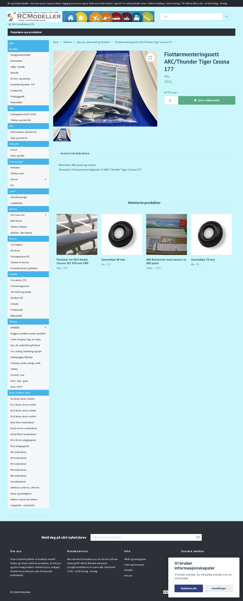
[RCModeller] (70, 23)
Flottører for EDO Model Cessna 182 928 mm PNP (73, 277)
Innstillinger (219, 588)
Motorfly (14, 88)
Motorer (13, 254)
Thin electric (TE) (18, 295)
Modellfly (13, 64)
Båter (11, 124)
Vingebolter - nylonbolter (22, 521)
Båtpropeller (16, 331)
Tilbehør (13, 337)
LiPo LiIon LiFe (17, 230)
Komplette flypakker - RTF (22, 100)
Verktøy (14, 384)
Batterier (13, 224)
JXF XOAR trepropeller (20, 307)
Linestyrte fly (16, 106)
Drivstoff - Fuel (17, 390)
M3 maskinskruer (18, 467)
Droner (13, 165)
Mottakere (15, 183)
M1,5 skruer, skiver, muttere (23, 426)
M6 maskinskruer (18, 485)
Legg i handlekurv (209, 116)
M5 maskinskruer (18, 479)
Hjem (11, 58)
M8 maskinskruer (18, 491)
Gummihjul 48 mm (113, 275)
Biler (11, 141)
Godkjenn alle (189, 588)
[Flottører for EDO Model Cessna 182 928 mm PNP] (77, 250)
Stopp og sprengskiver (21, 509)
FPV (12, 201)
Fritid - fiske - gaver (19, 396)
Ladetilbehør (16, 218)
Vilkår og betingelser (135, 575)
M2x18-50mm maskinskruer (23, 449)
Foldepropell (16, 325)
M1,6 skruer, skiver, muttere (23, 432)
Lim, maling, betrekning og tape (25, 367)
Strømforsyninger (18, 212)
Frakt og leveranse (134, 580)
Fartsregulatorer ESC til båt (23, 130)
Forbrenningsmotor (19, 301)
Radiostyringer (16, 177)
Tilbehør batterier (18, 242)
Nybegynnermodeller (20, 70)
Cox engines (16, 260)
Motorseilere (16, 76)
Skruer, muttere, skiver (19, 408)
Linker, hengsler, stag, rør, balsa (25, 355)
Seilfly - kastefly (17, 82)
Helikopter (14, 159)
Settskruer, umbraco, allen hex (24, 503)
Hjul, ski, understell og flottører (25, 361)
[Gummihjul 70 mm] (211, 250)
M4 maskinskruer (18, 473)
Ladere (12, 207)
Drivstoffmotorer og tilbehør (24, 283)
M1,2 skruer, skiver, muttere (23, 420)
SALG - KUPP (16, 402)
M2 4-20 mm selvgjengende (23, 455)
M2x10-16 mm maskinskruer (23, 444)
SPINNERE (15, 343)
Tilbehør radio (17, 189)
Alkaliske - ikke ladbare (21, 248)
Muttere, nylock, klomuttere (23, 515)
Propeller (13, 290)
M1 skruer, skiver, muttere (22, 414)
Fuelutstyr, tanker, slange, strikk (25, 378)
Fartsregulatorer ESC (20, 272)
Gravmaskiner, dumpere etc (23, 147)
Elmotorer (15, 266)
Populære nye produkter (26, 48)
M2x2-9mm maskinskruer (22, 438)
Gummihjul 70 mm (203, 275)
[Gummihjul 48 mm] (121, 250)
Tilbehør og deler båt (20, 135)
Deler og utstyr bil (18, 153)
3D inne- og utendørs (20, 94)
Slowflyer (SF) (16, 313)
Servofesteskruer (18, 497)
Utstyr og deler (17, 171)
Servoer (14, 195)
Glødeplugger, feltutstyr (21, 372)
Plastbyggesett (17, 112)
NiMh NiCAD (16, 236)
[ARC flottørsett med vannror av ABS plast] (166, 250)
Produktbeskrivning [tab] (74, 169)
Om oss (128, 591)
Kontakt (128, 585)
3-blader (14, 319)
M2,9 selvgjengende (19, 461)
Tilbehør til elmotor (19, 278)
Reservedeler (16, 118)
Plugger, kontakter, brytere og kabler (27, 349)
